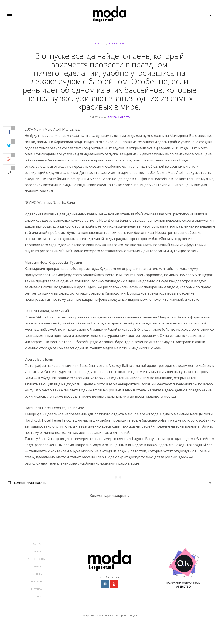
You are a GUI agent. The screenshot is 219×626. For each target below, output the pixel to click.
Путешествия (116, 43)
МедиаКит (36, 596)
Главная (36, 544)
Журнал (36, 551)
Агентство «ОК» (36, 559)
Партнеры (36, 574)
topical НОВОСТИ (119, 117)
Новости (100, 43)
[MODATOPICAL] (109, 14)
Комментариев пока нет (31, 483)
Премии (36, 566)
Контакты (36, 581)
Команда (36, 589)
